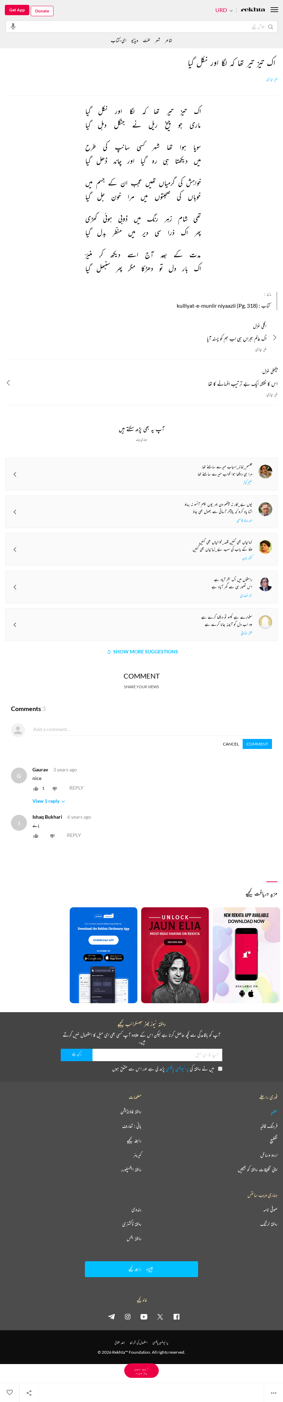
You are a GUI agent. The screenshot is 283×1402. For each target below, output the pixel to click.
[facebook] (176, 1316)
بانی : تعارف (132, 1126)
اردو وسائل (268, 1155)
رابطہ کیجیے (134, 1140)
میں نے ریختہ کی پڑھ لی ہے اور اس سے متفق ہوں (163, 1068)
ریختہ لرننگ (268, 1224)
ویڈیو (134, 40)
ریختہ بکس (134, 1238)
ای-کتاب (118, 40)
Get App (17, 9)
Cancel (231, 744)
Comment (257, 744)
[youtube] (143, 1316)
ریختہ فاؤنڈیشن (131, 1111)
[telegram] (111, 1316)
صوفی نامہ (270, 1209)
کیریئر (137, 1155)
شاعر (168, 40)
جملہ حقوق (120, 1342)
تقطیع (273, 1140)
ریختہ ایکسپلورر (131, 1169)
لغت (146, 40)
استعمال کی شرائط (138, 1342)
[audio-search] (13, 26)
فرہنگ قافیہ (268, 1126)
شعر (157, 40)
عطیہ (274, 1111)
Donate (42, 10)
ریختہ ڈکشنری (132, 1224)
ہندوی (136, 1209)
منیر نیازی (271, 79)
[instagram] (127, 1316)
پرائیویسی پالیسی (177, 1068)
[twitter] (160, 1316)
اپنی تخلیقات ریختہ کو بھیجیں (257, 1169)
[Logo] (253, 10)
